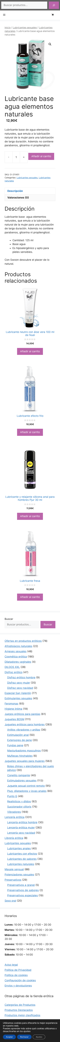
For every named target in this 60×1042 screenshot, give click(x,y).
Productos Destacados (19, 1010)
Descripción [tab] (15, 190)
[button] (50, 44)
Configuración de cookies (20, 980)
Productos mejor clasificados (22, 1015)
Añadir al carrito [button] (30, 351)
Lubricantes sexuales (25, 27)
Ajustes (39, 1037)
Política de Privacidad (18, 969)
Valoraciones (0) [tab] (18, 197)
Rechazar (24, 1037)
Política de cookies (16, 975)
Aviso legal (11, 964)
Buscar (9, 618)
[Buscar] (54, 5)
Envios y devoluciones (18, 985)
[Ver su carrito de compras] (54, 15)
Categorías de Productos (20, 1004)
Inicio (8, 27)
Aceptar (9, 1037)
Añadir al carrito (41, 156)
